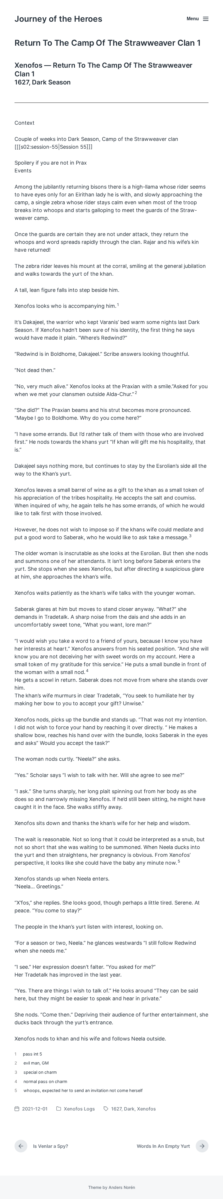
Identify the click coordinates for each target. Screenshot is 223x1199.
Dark (129, 1109)
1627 (116, 1109)
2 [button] (136, 392)
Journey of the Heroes (58, 19)
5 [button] (179, 861)
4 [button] (87, 670)
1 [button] (118, 304)
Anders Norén (122, 1187)
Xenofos (146, 1109)
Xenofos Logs (79, 1109)
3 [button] (190, 535)
